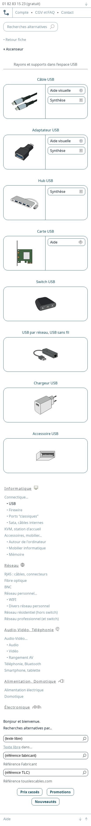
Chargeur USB (45, 383)
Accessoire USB (45, 433)
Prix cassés (29, 792)
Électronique (17, 707)
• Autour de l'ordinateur (26, 541)
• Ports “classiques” (22, 516)
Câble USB (45, 79)
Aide (7, 818)
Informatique (18, 488)
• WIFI (11, 599)
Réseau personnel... (20, 593)
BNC (7, 587)
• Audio (13, 644)
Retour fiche (16, 39)
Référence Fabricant (20, 764)
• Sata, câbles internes (25, 522)
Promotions (60, 792)
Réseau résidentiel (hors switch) (31, 612)
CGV (45, 12)
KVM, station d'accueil (22, 529)
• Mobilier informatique (26, 548)
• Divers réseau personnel (28, 606)
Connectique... (16, 497)
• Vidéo (12, 651)
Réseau (11, 565)
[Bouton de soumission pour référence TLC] (85, 772)
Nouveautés (45, 801)
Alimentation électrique (24, 690)
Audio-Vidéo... (15, 638)
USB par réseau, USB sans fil (45, 332)
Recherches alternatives (27, 26)
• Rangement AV (20, 657)
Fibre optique (15, 580)
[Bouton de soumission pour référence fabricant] (85, 755)
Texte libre (12, 747)
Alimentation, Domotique (30, 681)
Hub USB (45, 180)
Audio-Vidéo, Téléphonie (29, 629)
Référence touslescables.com (27, 781)
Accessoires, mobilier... (23, 535)
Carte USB (45, 231)
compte (21, 12)
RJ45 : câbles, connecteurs (25, 574)
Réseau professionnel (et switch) (31, 618)
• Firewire (14, 510)
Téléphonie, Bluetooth (22, 663)
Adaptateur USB (45, 130)
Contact (67, 12)
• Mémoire (15, 554)
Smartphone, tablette (22, 670)
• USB (11, 503)
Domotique (13, 696)
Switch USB (45, 281)
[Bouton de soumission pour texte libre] (85, 738)
